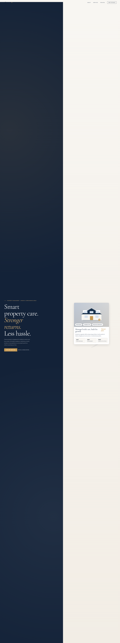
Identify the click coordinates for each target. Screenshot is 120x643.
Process (102, 2)
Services (95, 2)
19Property (7, 2)
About (89, 2)
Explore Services (10, 349)
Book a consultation (23, 349)
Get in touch (111, 2)
